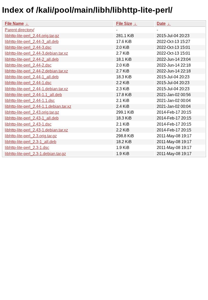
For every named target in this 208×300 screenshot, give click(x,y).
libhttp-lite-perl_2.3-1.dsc (27, 147)
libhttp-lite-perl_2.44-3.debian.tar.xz (36, 53)
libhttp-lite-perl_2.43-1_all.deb (32, 118)
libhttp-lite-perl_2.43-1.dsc (28, 124)
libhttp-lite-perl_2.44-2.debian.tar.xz (36, 71)
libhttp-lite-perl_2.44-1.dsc (28, 83)
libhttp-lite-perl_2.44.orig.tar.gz (32, 36)
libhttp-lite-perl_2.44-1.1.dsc (30, 100)
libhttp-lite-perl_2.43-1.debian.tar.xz (36, 130)
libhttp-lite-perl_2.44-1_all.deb (32, 77)
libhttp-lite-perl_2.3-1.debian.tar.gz (35, 154)
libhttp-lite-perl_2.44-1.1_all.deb (33, 95)
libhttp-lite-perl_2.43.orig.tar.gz (32, 112)
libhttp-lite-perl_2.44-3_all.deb (32, 41)
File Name (14, 23)
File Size (124, 23)
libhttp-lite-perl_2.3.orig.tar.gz (31, 136)
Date (161, 23)
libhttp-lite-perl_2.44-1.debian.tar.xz (36, 89)
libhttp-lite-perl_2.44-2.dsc (28, 65)
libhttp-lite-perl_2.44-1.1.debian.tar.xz (38, 106)
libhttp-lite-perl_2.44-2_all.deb (32, 59)
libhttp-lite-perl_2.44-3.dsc (28, 47)
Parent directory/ (19, 30)
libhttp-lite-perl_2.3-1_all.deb (30, 142)
